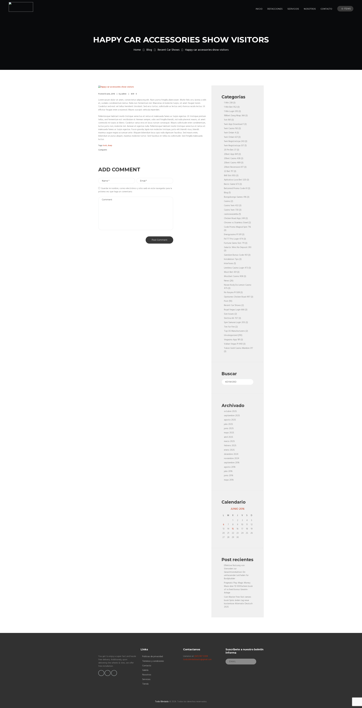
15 (233, 529)
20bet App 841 (231, 154)
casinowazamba (231, 214)
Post (226, 301)
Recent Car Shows (168, 50)
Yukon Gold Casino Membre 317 (238, 348)
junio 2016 (228, 475)
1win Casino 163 (231, 128)
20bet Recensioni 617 (234, 167)
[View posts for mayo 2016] (223, 509)
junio (237, 509)
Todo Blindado (162, 701)
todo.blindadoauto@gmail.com (197, 659)
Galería (145, 670)
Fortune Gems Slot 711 (234, 243)
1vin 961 (227, 120)
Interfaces (228, 263)
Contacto (146, 665)
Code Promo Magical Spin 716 (237, 227)
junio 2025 (229, 428)
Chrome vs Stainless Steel (236, 222)
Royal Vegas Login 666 (234, 309)
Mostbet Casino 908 (233, 276)
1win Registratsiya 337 (234, 145)
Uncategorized (230, 335)
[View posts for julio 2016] (251, 509)
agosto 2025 (230, 420)
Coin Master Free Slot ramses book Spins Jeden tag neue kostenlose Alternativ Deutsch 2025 (238, 602)
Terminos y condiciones (153, 661)
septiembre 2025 (232, 415)
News (226, 280)
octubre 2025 (230, 411)
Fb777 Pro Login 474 (233, 239)
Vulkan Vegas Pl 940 (233, 344)
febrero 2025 (230, 445)
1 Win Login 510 (231, 111)
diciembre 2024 (231, 454)
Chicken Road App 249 (234, 218)
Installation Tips (231, 259)
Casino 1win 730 (231, 210)
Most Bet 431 (230, 272)
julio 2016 (228, 471)
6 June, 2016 (110, 94)
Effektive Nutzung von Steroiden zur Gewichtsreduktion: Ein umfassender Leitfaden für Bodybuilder (236, 572)
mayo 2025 (229, 432)
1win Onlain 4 (230, 132)
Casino (227, 201)
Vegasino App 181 (232, 339)
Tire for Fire (229, 327)
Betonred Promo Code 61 (235, 188)
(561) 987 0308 (201, 656)
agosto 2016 (229, 467)
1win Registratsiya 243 (234, 141)
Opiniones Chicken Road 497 (237, 297)
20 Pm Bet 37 (230, 150)
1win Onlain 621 (231, 137)
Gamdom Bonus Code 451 (236, 255)
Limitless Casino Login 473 (236, 268)
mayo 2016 (229, 480)
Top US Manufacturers (234, 331)
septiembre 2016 (231, 462)
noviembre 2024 (231, 458)
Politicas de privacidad (152, 656)
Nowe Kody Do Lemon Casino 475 (237, 286)
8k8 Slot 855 (230, 175)
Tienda (145, 684)
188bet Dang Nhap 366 (234, 115)
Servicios (146, 679)
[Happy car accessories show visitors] (152, 87)
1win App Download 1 (234, 124)
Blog (149, 50)
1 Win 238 (228, 102)
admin (123, 94)
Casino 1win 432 (231, 205)
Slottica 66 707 (231, 318)
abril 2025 (228, 437)
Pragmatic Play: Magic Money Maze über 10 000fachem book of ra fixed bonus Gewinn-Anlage (238, 587)
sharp (110, 145)
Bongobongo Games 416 (235, 197)
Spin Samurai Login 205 (234, 322)
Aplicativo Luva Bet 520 (235, 180)
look (105, 145)
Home (137, 50)
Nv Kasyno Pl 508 (232, 292)
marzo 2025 (229, 441)
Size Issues (229, 314)
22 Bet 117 (228, 171)
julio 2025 (228, 424)
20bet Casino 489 (232, 162)
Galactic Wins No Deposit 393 (237, 247)
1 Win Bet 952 (230, 107)
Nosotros (146, 674)
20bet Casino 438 (232, 158)
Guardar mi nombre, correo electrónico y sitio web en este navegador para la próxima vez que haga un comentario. (135, 190)
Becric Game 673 (231, 184)
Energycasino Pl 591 (233, 234)
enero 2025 (229, 450)
